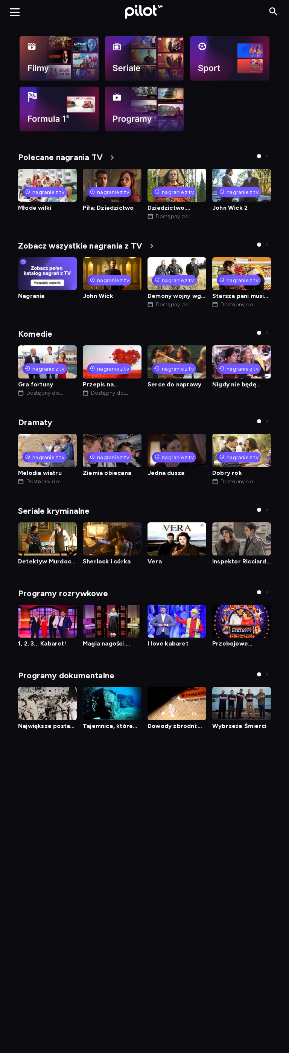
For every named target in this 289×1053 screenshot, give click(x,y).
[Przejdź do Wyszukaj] (273, 11)
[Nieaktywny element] (59, 58)
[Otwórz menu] (14, 12)
